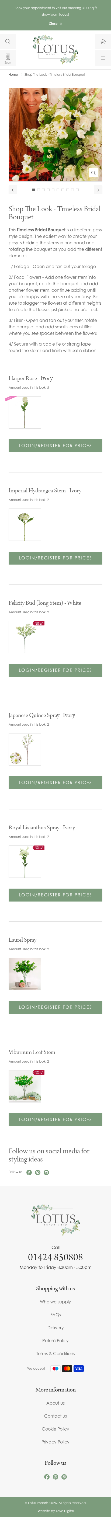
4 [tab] (48, 190)
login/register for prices (55, 445)
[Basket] (103, 41)
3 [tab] (43, 190)
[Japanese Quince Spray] (25, 749)
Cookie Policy (55, 1429)
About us (55, 1403)
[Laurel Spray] (25, 974)
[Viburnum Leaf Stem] (25, 1086)
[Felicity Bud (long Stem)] (25, 637)
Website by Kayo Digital (56, 1511)
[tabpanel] (55, 134)
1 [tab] (33, 190)
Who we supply (55, 1301)
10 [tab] (77, 190)
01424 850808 (55, 1257)
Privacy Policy (55, 1442)
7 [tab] (62, 190)
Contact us (55, 1416)
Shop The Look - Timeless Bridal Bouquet (55, 74)
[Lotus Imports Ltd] (55, 49)
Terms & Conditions (55, 1353)
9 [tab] (72, 190)
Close (53, 24)
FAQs (55, 1314)
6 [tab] (58, 190)
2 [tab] (38, 190)
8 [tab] (67, 190)
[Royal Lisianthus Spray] (25, 862)
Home (13, 74)
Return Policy (55, 1340)
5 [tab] (53, 190)
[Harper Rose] (25, 412)
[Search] (8, 41)
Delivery (55, 1327)
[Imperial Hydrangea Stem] (25, 525)
